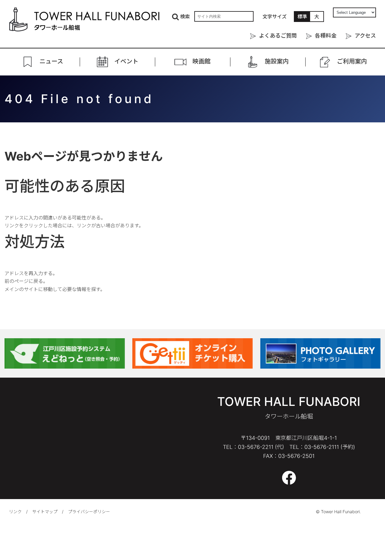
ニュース (51, 61)
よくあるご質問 (278, 35)
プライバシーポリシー (89, 511)
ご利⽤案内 (352, 61)
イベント (126, 61)
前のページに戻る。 (26, 281)
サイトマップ (44, 511)
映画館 (201, 61)
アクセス (365, 35)
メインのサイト (21, 289)
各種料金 (326, 35)
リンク (15, 511)
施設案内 (277, 61)
